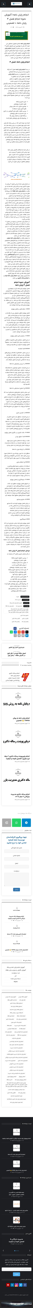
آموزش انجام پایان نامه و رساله (16, 603)
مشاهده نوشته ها (26, 665)
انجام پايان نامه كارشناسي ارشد (21, 1032)
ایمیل (16, 863)
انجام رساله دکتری (23, 278)
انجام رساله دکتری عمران (16, 1022)
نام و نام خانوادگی (16, 848)
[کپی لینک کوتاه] (15, 635)
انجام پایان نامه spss (10, 1035)
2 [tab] (15, 1250)
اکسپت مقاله (9, 1080)
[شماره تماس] (16, 1304)
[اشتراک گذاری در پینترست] (23, 632)
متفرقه (16, 982)
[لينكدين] (12, 1285)
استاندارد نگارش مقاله (12, 1000)
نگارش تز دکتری (25, 618)
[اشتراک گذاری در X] (26, 632)
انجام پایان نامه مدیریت (10, 1060)
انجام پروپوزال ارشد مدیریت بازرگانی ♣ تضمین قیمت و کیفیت (16, 1138)
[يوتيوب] (8, 1285)
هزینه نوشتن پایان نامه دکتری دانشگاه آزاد (16, 1099)
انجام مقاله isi (22, 1029)
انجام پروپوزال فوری (11, 1076)
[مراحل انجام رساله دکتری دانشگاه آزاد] (16, 1220)
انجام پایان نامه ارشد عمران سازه (16, 1045)
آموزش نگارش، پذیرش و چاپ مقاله (16, 970)
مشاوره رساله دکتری (24, 615)
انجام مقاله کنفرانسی (12, 1029)
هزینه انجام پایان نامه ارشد (16, 1096)
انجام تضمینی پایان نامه (21, 1019)
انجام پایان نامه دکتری (23, 1060)
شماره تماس (16, 856)
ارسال (16, 890)
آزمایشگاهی (11, 255)
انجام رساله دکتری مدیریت (20, 1025)
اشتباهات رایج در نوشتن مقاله (16, 1013)
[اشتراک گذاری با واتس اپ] (11, 632)
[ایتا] (6, 823)
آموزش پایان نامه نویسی (11, 997)
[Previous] (3, 1251)
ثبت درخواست (16, 973)
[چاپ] (19, 635)
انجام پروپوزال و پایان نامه (20, 1080)
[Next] (29, 1251)
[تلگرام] (26, 823)
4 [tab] (18, 1250)
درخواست (16, 871)
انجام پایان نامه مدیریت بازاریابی (16, 1067)
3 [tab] (17, 1250)
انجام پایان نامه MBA (19, 191)
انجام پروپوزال (22, 1076)
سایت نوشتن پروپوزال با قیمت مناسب (16, 1089)
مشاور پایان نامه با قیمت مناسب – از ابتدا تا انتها (16, 1210)
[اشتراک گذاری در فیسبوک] (15, 628)
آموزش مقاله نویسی (22, 997)
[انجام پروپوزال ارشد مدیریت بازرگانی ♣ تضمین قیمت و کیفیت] (16, 910)
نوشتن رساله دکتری (16, 621)
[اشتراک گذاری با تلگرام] (26, 635)
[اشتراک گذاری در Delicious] (15, 632)
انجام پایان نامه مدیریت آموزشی (16, 1064)
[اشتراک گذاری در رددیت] (19, 632)
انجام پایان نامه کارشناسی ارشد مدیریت (16, 1073)
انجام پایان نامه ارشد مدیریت (16, 1048)
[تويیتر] (21, 1285)
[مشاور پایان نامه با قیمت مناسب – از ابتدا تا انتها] (16, 1204)
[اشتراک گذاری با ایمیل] (23, 635)
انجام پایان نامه (19, 606)
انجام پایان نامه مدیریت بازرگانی (16, 1070)
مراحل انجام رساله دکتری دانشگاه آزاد (17, 1226)
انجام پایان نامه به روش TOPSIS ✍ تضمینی (16, 950)
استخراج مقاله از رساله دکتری (16, 1003)
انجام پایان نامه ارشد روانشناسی (16, 1041)
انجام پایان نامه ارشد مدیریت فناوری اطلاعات (16, 1054)
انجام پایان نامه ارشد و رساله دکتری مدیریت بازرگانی (16, 1057)
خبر (16, 976)
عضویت (16, 1274)
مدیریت (17, 596)
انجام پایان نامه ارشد (11, 276)
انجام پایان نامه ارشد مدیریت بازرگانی (16, 1051)
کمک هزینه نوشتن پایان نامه (16, 1102)
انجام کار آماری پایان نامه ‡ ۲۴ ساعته (16, 934)
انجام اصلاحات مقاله (21, 1016)
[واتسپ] (16, 823)
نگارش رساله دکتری (16, 618)
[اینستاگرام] (16, 1285)
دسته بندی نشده (16, 979)
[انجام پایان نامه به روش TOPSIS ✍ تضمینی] (16, 943)
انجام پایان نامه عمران (13, 238)
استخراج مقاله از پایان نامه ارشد (16, 1009)
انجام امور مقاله (10, 1016)
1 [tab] (14, 1250)
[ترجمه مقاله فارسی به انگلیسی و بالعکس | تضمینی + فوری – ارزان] (16, 1186)
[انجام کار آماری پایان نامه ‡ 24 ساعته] (16, 927)
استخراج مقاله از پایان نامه (16, 1006)
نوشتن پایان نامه (25, 621)
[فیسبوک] (25, 1285)
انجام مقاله (9, 1025)
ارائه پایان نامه (22, 1000)
